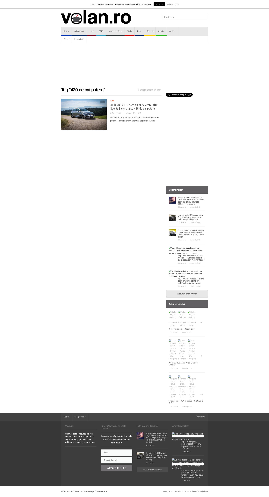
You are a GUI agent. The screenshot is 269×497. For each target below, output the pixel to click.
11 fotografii (174, 332)
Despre (166, 491)
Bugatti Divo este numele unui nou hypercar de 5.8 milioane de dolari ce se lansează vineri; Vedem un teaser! (191, 258)
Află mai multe (173, 4)
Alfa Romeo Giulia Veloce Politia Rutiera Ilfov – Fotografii (184, 364)
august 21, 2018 (195, 263)
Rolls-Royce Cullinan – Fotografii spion (181, 329)
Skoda (161, 31)
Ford (139, 31)
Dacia (66, 31)
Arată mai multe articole (187, 294)
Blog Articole (79, 39)
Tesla (129, 31)
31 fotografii (174, 406)
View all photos (187, 332)
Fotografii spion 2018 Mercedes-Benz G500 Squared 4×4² (186, 402)
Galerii (66, 39)
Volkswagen (79, 31)
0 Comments (115, 113)
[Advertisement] (134, 65)
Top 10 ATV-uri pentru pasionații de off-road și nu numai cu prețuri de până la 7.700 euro (191, 445)
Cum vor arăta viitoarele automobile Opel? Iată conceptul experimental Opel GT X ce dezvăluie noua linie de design (191, 233)
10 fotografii (174, 368)
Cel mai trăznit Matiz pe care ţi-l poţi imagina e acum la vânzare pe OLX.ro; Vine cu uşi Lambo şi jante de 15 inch (192, 473)
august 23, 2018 (195, 222)
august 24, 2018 (195, 207)
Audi (91, 31)
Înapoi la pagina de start (150, 90)
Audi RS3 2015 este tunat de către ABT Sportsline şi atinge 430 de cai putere (133, 106)
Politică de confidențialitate (196, 491)
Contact (177, 491)
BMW (101, 31)
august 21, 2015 (133, 113)
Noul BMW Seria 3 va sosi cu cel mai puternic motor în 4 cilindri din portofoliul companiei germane (191, 281)
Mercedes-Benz (115, 31)
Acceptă (159, 4)
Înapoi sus (201, 417)
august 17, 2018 (195, 286)
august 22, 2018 (195, 240)
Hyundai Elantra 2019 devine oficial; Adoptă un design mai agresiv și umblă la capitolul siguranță (190, 217)
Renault (150, 31)
